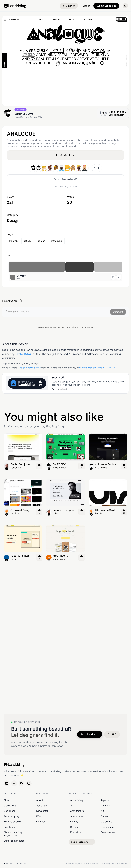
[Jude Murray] (67, 168)
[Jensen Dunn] (61, 168)
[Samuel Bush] (38, 168)
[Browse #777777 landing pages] (118, 277)
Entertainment (108, 832)
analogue (35, 363)
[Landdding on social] (7, 783)
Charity (74, 821)
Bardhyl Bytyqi (23, 354)
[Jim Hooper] (56, 168)
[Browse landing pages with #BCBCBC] (108, 267)
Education (75, 832)
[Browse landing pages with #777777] (37, 267)
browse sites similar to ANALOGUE (97, 367)
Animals (105, 805)
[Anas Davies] (79, 168)
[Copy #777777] (113, 277)
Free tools (9, 827)
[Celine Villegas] (44, 168)
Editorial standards (14, 840)
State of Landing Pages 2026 (13, 834)
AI (71, 805)
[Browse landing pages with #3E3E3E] (80, 267)
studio (19, 363)
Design (74, 827)
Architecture (77, 810)
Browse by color (13, 821)
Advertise (41, 805)
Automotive (76, 816)
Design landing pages (29, 367)
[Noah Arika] (73, 168)
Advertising (76, 800)
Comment (118, 311)
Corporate (106, 821)
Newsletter (42, 810)
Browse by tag (11, 816)
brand (26, 363)
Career (104, 816)
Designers (9, 810)
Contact (40, 821)
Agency (105, 800)
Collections (10, 805)
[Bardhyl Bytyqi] (33, 168)
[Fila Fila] (84, 168)
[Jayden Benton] (50, 168)
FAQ (38, 816)
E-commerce (108, 827)
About (39, 800)
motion (11, 363)
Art (102, 810)
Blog (6, 800)
